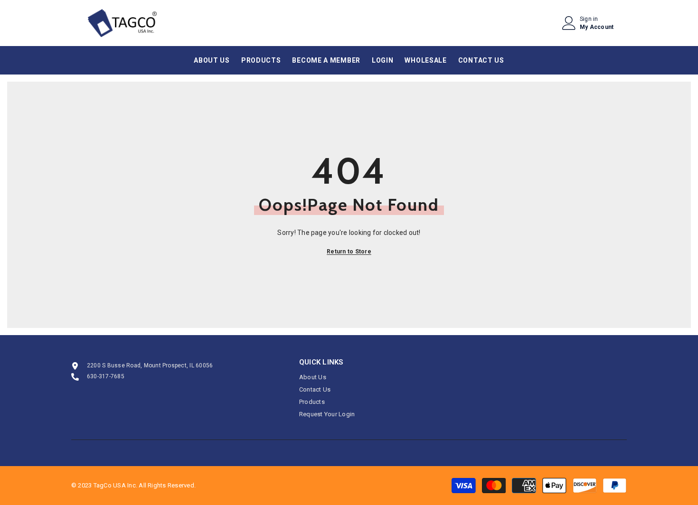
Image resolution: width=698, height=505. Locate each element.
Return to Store (349, 251)
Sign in (589, 19)
